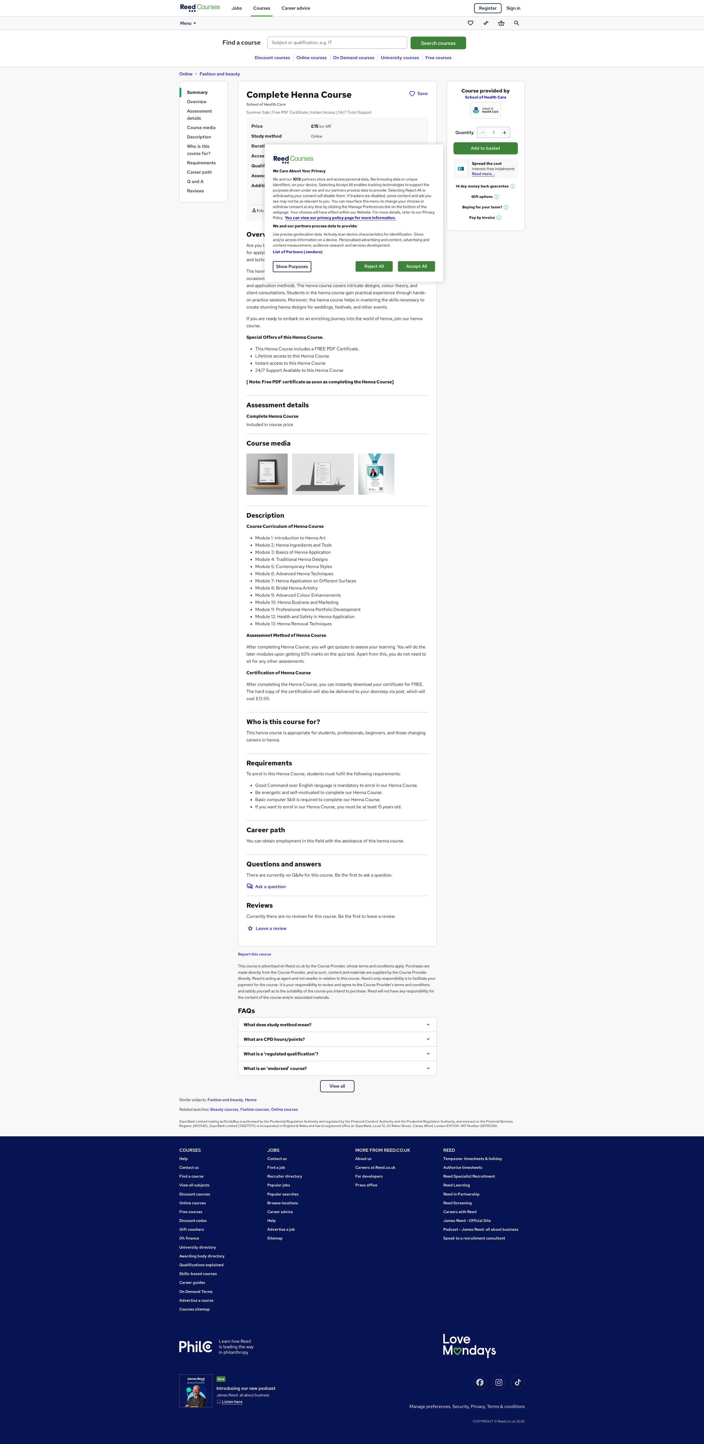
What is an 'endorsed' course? (275, 1068)
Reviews (195, 191)
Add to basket (485, 148)
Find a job (276, 1167)
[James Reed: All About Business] (195, 1390)
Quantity (464, 132)
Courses (261, 8)
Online (186, 74)
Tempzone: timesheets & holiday (472, 1158)
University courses (400, 58)
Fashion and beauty (220, 74)
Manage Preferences (429, 1406)
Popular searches (283, 1194)
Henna (251, 1099)
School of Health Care (485, 97)
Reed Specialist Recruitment (469, 1176)
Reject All (374, 266)
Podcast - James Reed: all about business (480, 1229)
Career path (199, 172)
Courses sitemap (194, 1309)
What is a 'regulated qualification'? (281, 1054)
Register (488, 8)
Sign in (513, 8)
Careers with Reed (460, 1211)
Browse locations (282, 1202)
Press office (366, 1185)
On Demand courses (354, 58)
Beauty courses (224, 1109)
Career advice (296, 8)
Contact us (189, 1167)
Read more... (483, 173)
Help (183, 1158)
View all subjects (194, 1185)
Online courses (311, 58)
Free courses (438, 58)
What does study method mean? (278, 1025)
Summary (197, 92)
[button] (513, 186)
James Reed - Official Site (467, 1220)
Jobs (237, 8)
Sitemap (275, 1238)
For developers (369, 1176)
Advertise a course (196, 1300)
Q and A (195, 181)
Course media (201, 127)
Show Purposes (292, 266)
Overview (197, 102)
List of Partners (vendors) (298, 251)
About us (363, 1158)
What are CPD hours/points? (274, 1039)
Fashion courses (254, 1109)
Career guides (192, 1282)
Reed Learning (456, 1185)
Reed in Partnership (461, 1194)
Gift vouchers (191, 1229)
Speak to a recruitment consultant (474, 1238)
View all (337, 1086)
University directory (197, 1247)
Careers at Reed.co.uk (375, 1167)
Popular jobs (278, 1185)
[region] (354, 213)
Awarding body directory (202, 1256)
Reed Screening (457, 1202)
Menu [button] (185, 23)
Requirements (201, 163)
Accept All (416, 266)
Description (199, 137)
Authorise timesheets (462, 1167)
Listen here (232, 1401)
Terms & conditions (506, 1406)
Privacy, (479, 1406)
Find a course (241, 43)
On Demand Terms (196, 1291)
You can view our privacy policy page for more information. (340, 217)
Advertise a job (281, 1229)
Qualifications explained (201, 1264)
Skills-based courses (198, 1273)
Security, (461, 1406)
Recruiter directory (284, 1176)
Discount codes (193, 1220)
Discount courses (272, 58)
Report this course (254, 954)
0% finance (189, 1238)
